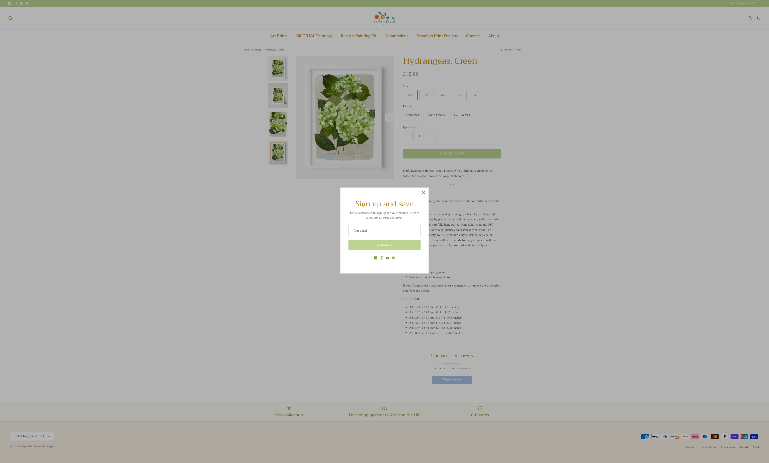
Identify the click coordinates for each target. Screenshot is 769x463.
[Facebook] (375, 257)
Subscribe (384, 244)
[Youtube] (387, 257)
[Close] (423, 192)
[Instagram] (381, 257)
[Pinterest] (393, 257)
